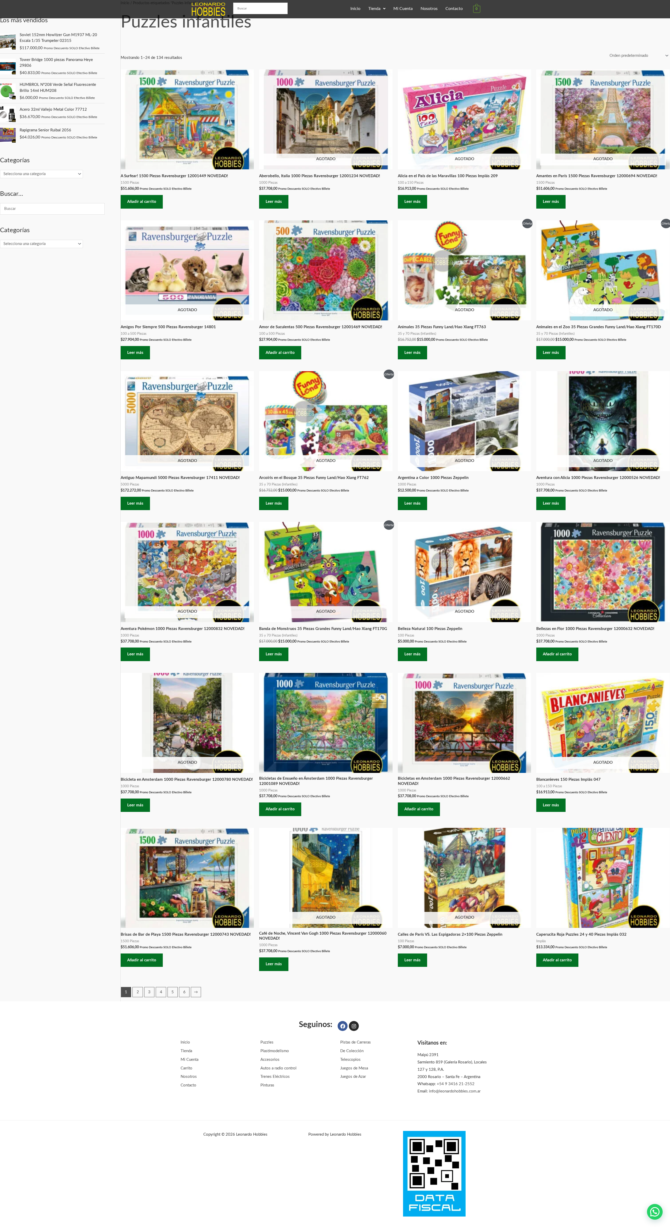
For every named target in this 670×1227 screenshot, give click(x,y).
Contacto (454, 9)
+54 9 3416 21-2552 (455, 1084)
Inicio (355, 9)
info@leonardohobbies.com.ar (455, 1091)
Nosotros (429, 9)
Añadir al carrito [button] (141, 202)
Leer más (274, 202)
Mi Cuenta (403, 9)
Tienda (374, 9)
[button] (376, 9)
